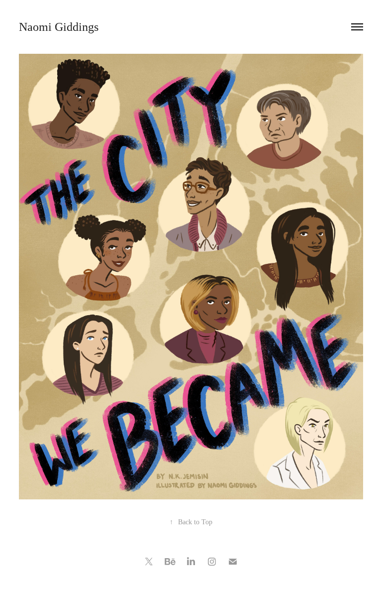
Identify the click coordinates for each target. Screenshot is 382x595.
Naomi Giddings (58, 26)
